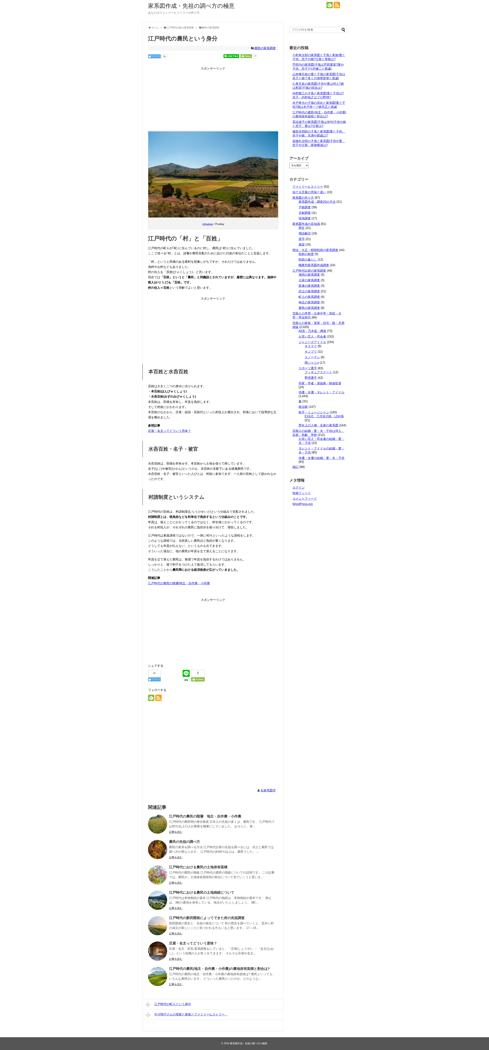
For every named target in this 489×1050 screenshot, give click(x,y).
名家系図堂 (268, 790)
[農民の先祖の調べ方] (157, 849)
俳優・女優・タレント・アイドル (321, 392)
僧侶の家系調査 (309, 274)
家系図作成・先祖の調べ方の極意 (191, 6)
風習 (302, 244)
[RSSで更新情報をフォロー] (337, 5)
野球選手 (311, 377)
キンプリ (311, 351)
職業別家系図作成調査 (314, 265)
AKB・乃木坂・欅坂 (312, 331)
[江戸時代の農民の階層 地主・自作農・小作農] (157, 824)
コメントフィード (304, 498)
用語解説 (305, 233)
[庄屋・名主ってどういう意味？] (157, 951)
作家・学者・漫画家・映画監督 (320, 383)
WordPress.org (302, 504)
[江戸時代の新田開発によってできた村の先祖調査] (157, 925)
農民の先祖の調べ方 (184, 842)
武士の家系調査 (309, 291)
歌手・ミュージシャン (314, 412)
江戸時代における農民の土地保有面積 (198, 867)
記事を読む (175, 831)
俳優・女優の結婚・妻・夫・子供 (321, 458)
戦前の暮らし (308, 259)
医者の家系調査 (309, 285)
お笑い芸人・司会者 (312, 336)
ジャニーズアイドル (312, 342)
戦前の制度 (306, 254)
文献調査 (305, 212)
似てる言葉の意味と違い (309, 192)
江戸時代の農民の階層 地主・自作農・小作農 (205, 816)
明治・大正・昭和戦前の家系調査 (315, 250)
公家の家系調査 (309, 280)
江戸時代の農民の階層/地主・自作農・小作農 (179, 583)
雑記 (295, 467)
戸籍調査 (305, 207)
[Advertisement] (213, 98)
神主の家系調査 (309, 302)
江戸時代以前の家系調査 (309, 270)
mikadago (207, 224)
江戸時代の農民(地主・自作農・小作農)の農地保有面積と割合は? (219, 969)
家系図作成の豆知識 (306, 224)
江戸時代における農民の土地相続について (201, 892)
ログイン (298, 487)
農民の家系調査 (265, 48)
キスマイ (311, 346)
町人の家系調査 (309, 296)
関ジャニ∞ (312, 362)
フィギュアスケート (318, 372)
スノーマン (312, 357)
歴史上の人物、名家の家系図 (318, 425)
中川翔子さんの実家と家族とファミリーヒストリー (191, 1014)
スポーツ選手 (308, 368)
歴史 (302, 228)
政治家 (303, 406)
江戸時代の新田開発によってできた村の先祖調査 (207, 918)
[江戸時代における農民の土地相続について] (157, 900)
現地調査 (305, 218)
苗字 (302, 239)
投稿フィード (301, 493)
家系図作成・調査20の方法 (317, 201)
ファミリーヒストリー (307, 186)
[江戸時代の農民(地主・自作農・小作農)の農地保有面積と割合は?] (157, 976)
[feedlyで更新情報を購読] (329, 5)
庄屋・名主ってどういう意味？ (169, 430)
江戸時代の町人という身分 (172, 1004)
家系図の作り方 (303, 197)
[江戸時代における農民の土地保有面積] (157, 874)
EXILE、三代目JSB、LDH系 (324, 416)
